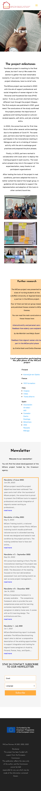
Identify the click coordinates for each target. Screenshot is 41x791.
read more (8, 510)
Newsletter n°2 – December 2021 (16, 589)
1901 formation (29, 383)
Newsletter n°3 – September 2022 (17, 554)
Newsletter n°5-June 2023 (14, 480)
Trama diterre (29, 396)
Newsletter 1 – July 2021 (13, 626)
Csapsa (26, 391)
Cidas (26, 393)
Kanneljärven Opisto (31, 374)
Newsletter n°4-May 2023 (14, 517)
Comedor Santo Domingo (27, 416)
